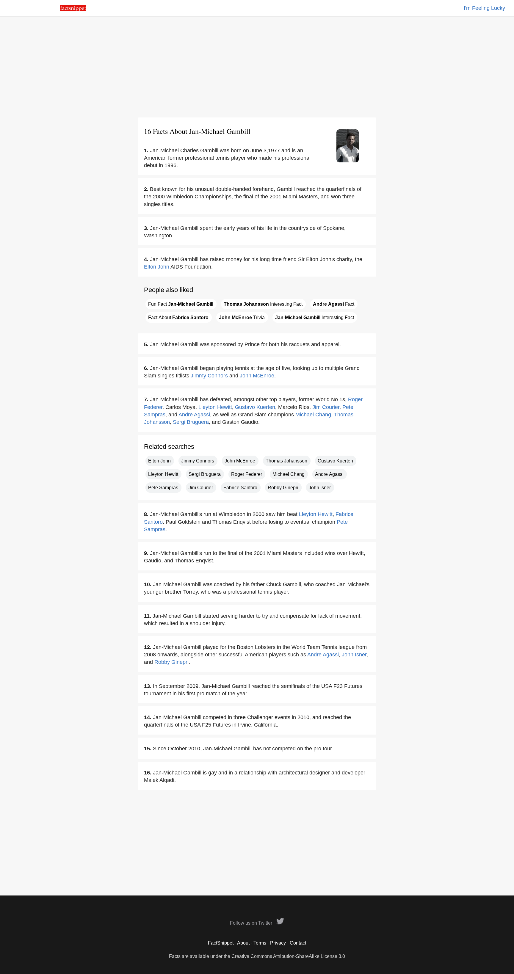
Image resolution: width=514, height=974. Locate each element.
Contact (298, 942)
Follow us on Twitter (251, 923)
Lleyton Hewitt (215, 407)
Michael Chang (313, 415)
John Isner (320, 487)
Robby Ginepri (283, 487)
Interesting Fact (263, 304)
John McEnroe (257, 376)
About (243, 942)
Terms (259, 942)
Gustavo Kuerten (255, 407)
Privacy (278, 942)
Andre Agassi (194, 415)
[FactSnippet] (73, 9)
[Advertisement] (257, 67)
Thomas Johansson (286, 460)
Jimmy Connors (209, 376)
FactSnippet (221, 942)
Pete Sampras (163, 487)
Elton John (156, 267)
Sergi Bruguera (191, 422)
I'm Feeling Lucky (484, 8)
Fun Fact (180, 304)
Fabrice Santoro (240, 487)
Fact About (178, 317)
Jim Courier (325, 407)
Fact (333, 304)
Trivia (242, 317)
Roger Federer (246, 474)
